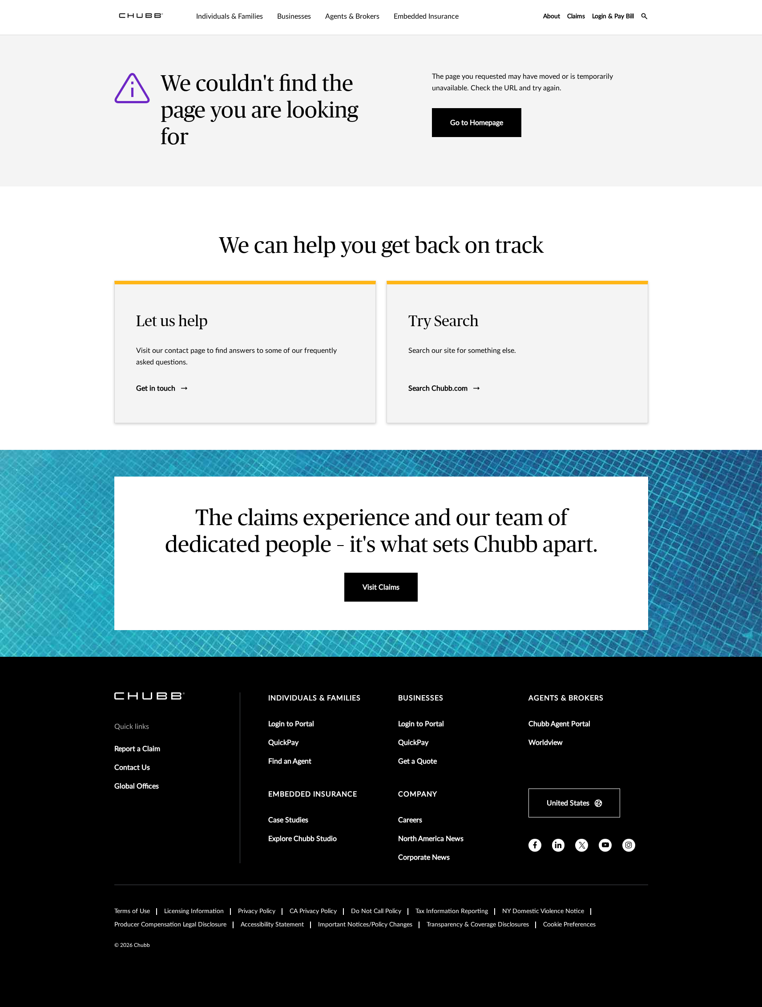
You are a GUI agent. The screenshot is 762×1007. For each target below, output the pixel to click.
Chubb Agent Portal (559, 724)
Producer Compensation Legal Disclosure (170, 925)
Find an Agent (289, 761)
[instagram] (628, 845)
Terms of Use (132, 911)
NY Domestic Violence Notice (543, 911)
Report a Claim (137, 748)
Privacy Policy (256, 911)
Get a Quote (417, 761)
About (551, 16)
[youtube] (605, 845)
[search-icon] (644, 17)
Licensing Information (194, 911)
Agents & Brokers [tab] (352, 16)
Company (417, 794)
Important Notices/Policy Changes (365, 925)
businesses (420, 698)
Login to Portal (291, 724)
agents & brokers (566, 698)
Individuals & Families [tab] (229, 16)
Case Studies (288, 820)
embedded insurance (312, 794)
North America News (431, 838)
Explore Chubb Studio (302, 838)
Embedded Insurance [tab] (426, 16)
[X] (581, 845)
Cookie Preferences (569, 925)
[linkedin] (558, 845)
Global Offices (136, 786)
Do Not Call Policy (376, 911)
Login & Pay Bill (613, 16)
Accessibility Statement (272, 925)
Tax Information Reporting (451, 911)
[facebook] (534, 845)
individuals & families (314, 698)
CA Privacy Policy (313, 911)
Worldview (545, 742)
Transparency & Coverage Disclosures (478, 925)
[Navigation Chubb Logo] (141, 17)
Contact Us (132, 767)
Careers (410, 820)
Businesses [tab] (294, 16)
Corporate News (424, 857)
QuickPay (283, 742)
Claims (576, 16)
